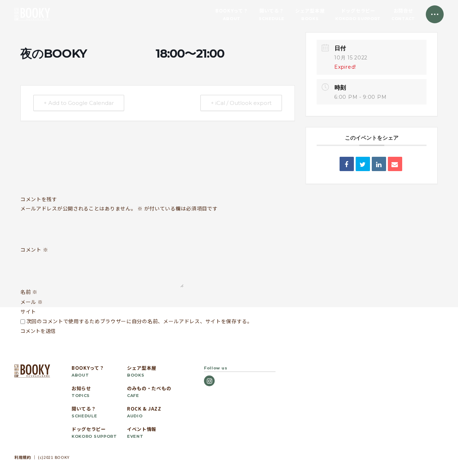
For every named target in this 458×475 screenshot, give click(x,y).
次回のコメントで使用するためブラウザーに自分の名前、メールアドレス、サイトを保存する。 (139, 321)
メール (31, 301)
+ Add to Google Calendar (79, 103)
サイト (28, 311)
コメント (34, 249)
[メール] (395, 164)
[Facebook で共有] (347, 164)
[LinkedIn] (379, 164)
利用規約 (22, 457)
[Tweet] (363, 164)
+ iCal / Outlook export (241, 103)
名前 (29, 291)
